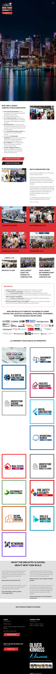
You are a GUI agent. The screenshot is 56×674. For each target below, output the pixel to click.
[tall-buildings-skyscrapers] (14, 363)
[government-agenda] (42, 371)
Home (23, 60)
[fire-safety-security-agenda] (42, 504)
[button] (53, 3)
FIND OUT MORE (34, 202)
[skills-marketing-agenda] (42, 530)
